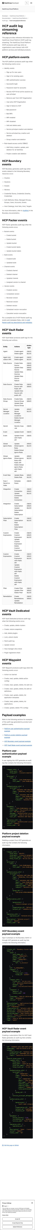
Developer (5, 16)
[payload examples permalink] (27, 715)
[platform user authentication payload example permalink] (32, 751)
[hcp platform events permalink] (31, 57)
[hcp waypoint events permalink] (32, 660)
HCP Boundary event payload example (17, 741)
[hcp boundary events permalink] (32, 161)
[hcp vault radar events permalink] (32, 330)
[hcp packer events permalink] (29, 220)
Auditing (26, 210)
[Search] (27, 3)
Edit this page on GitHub (11, 1145)
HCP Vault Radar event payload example (18, 745)
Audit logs (5, 20)
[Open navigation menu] (31, 3)
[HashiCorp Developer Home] (10, 3)
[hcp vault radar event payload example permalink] (32, 1029)
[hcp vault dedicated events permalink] (32, 611)
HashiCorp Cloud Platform (17, 16)
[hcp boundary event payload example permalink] (32, 931)
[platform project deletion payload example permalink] (32, 834)
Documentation (6, 18)
